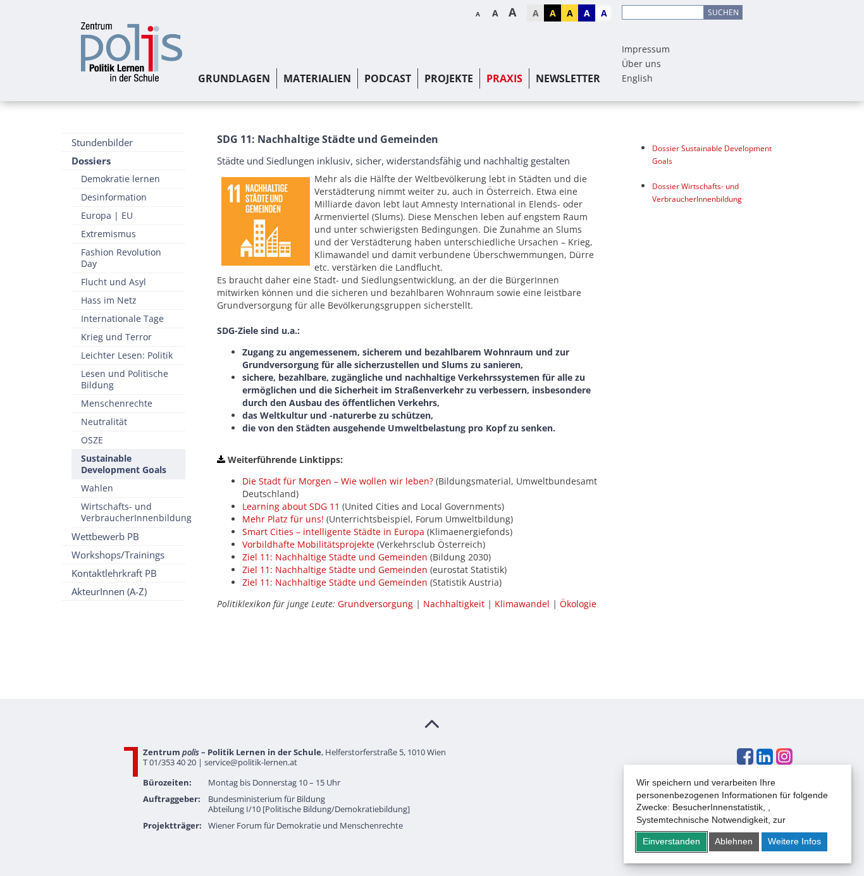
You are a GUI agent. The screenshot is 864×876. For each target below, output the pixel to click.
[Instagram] (784, 756)
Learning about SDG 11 (291, 506)
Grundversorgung (377, 604)
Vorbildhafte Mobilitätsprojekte (308, 544)
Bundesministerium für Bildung (266, 799)
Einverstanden (671, 841)
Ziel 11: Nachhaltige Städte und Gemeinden (335, 557)
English (637, 78)
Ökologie (578, 604)
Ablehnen (734, 841)
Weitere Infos (794, 841)
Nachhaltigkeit (455, 604)
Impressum (646, 49)
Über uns (641, 64)
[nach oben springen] (432, 723)
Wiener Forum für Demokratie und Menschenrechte (305, 825)
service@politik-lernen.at (250, 762)
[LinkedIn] (764, 756)
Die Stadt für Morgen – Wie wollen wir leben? (337, 481)
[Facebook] (744, 756)
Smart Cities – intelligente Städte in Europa (333, 532)
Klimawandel (523, 604)
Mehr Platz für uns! (283, 519)
